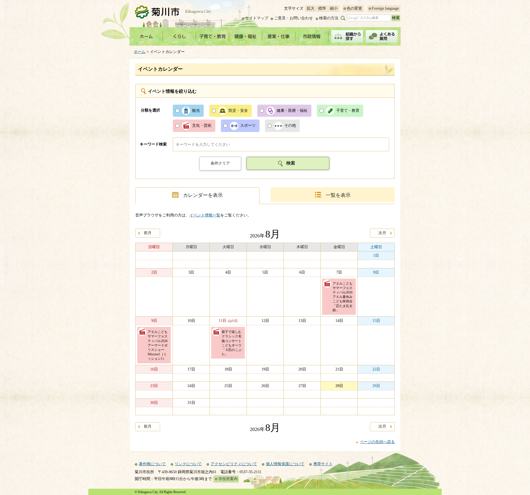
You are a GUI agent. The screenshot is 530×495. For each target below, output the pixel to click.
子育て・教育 (347, 110)
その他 (290, 125)
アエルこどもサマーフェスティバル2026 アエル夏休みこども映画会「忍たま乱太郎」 (344, 297)
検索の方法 (328, 18)
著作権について (152, 464)
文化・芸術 (201, 125)
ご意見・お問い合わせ (293, 18)
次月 (382, 233)
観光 (196, 110)
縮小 (334, 8)
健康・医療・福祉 (292, 110)
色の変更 (354, 8)
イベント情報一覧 (204, 215)
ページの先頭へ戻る (377, 442)
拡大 (310, 8)
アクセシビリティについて (234, 464)
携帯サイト (323, 464)
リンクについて (188, 464)
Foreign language (385, 8)
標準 (322, 8)
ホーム (139, 52)
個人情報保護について (285, 464)
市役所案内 (228, 479)
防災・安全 (238, 110)
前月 (148, 233)
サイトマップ (256, 18)
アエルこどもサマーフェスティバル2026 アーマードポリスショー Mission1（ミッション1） (159, 345)
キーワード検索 (153, 144)
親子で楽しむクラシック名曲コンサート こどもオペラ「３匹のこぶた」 (233, 343)
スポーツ (248, 125)
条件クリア (220, 163)
